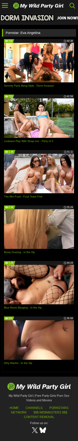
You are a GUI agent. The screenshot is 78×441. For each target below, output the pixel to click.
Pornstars (59, 407)
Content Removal (39, 417)
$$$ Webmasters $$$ (50, 412)
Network (19, 412)
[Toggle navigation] (5, 5)
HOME (14, 407)
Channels (34, 407)
